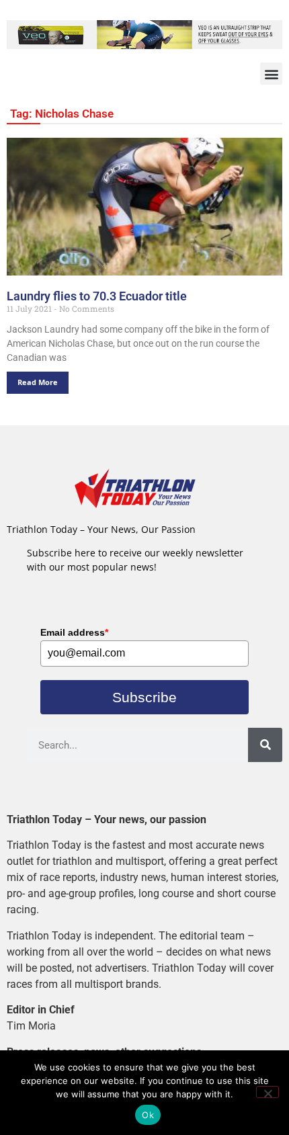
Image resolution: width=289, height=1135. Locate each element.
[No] (267, 1092)
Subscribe (144, 697)
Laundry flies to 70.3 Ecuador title (97, 296)
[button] (271, 73)
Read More (37, 382)
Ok (148, 1114)
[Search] (265, 745)
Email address (74, 632)
